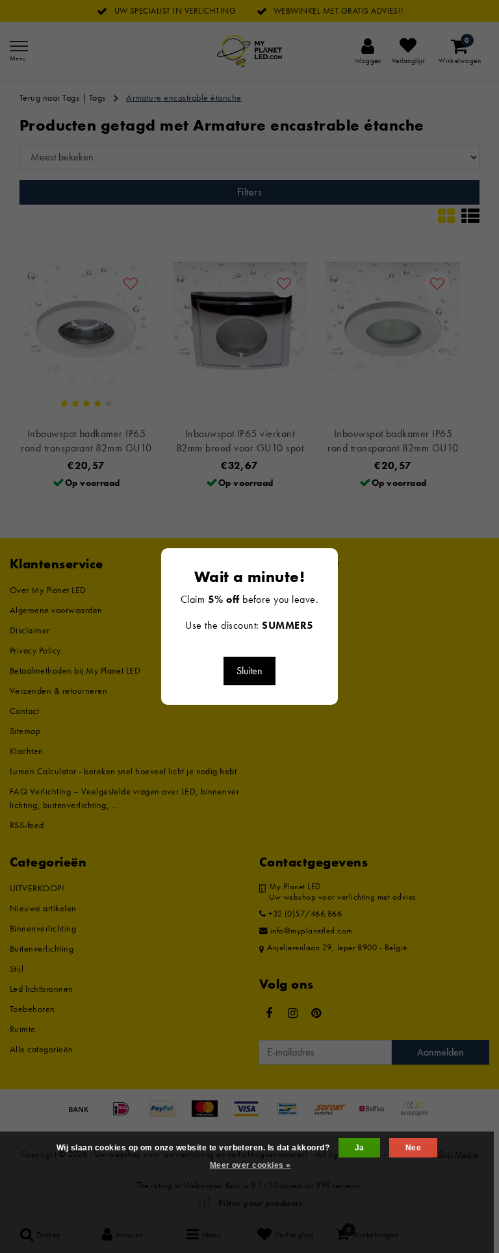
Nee (413, 1147)
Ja (360, 1147)
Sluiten (249, 670)
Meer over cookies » (250, 1165)
